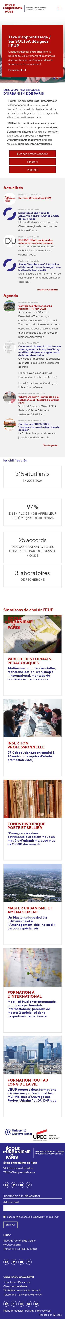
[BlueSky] (36, 1304)
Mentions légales (13, 1310)
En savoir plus (16, 70)
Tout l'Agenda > (50, 445)
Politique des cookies (37, 1310)
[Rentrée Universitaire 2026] (10, 200)
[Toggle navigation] (59, 9)
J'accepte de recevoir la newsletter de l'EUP (33, 1216)
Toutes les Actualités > (47, 289)
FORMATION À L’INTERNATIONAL (25, 994)
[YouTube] (21, 1185)
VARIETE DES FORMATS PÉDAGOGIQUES (29, 661)
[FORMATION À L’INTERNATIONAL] (33, 967)
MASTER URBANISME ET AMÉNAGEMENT (30, 910)
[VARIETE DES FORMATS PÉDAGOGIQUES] (33, 633)
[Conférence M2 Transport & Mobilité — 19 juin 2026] (10, 320)
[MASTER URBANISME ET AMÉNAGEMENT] (33, 882)
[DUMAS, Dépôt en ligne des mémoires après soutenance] (10, 247)
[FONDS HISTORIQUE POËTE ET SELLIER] (33, 798)
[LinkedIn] (14, 1185)
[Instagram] (14, 1304)
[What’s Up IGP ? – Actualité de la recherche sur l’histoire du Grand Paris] (10, 404)
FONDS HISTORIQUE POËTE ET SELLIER (27, 826)
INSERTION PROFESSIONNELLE (26, 745)
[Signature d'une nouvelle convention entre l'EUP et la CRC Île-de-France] (10, 221)
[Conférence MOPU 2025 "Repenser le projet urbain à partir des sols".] (10, 429)
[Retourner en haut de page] (58, 1312)
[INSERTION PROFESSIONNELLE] (33, 717)
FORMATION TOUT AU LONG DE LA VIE (28, 1082)
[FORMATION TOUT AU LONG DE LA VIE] (33, 1055)
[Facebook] (6, 1185)
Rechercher (59, 2)
